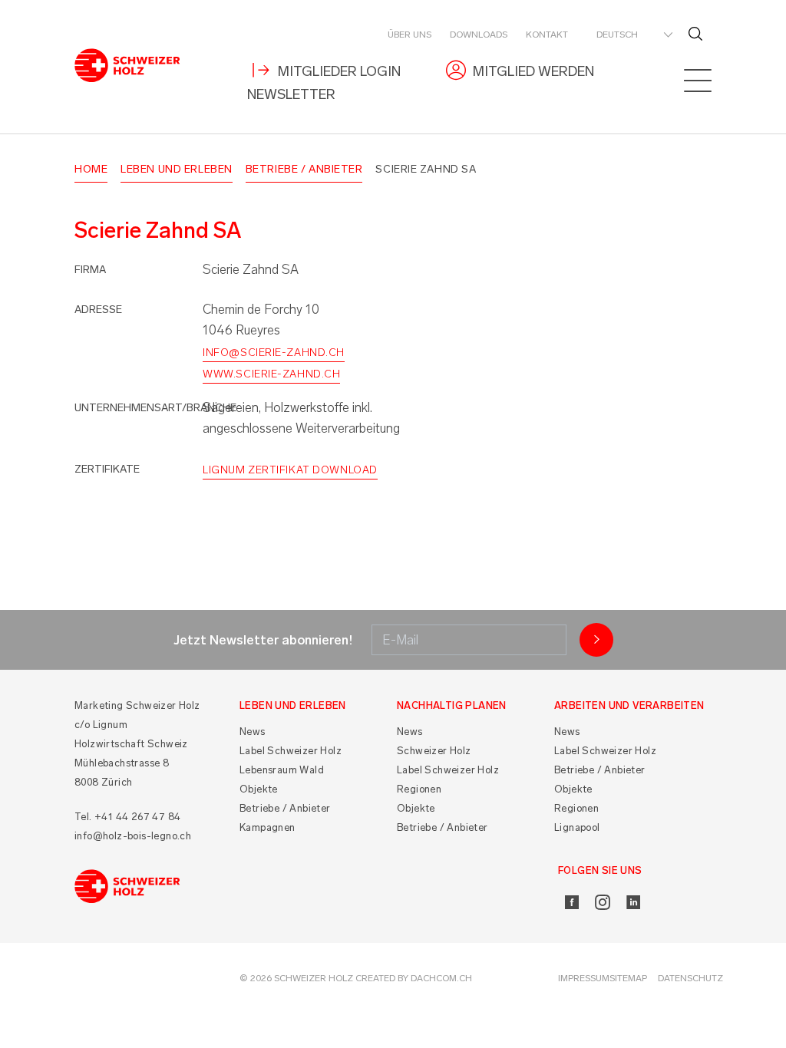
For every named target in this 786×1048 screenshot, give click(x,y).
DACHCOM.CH (441, 978)
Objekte (258, 789)
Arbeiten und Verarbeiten (629, 705)
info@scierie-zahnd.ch (274, 352)
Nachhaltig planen (452, 705)
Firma (90, 269)
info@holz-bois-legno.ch (132, 836)
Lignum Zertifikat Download (290, 469)
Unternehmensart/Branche (155, 407)
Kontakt (547, 34)
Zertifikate (107, 469)
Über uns (409, 34)
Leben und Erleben (177, 169)
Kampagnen (267, 827)
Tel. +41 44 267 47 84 (127, 816)
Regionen (419, 789)
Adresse (98, 309)
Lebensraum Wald (281, 770)
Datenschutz (690, 978)
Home (90, 169)
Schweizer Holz (434, 750)
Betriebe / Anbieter (304, 169)
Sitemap (628, 978)
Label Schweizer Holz (290, 750)
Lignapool (577, 827)
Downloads (478, 34)
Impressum (583, 978)
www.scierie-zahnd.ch (271, 374)
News (252, 731)
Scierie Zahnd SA (425, 169)
